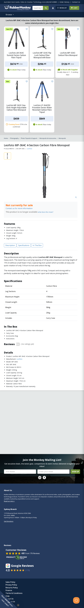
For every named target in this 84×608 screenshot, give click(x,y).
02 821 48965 (10, 515)
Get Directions (8, 521)
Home (6, 138)
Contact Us (76, 2)
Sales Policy (10, 582)
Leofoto (29, 149)
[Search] (46, 8)
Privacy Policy (11, 585)
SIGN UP (75, 471)
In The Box (37, 245)
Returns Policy (12, 587)
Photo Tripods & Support (29, 138)
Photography (14, 138)
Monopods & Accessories (47, 138)
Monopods (62, 138)
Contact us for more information (19, 208)
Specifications (23, 245)
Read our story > (9, 501)
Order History (64, 2)
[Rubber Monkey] (17, 9)
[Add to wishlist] (26, 29)
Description (10, 245)
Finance (9, 590)
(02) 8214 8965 (51, 2)
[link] (39, 477)
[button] (9, 599)
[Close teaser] (18, 605)
